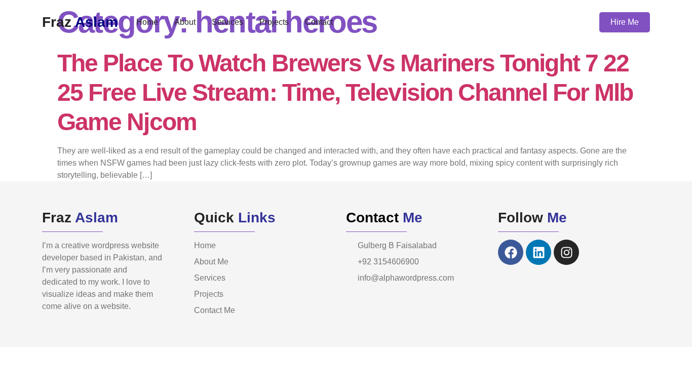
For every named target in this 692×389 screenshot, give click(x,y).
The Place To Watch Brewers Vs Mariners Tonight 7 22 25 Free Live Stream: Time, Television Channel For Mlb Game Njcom (345, 92)
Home (147, 22)
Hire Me (624, 22)
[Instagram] (566, 252)
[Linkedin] (538, 252)
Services (227, 22)
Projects (274, 22)
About (185, 22)
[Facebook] (510, 252)
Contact (319, 22)
